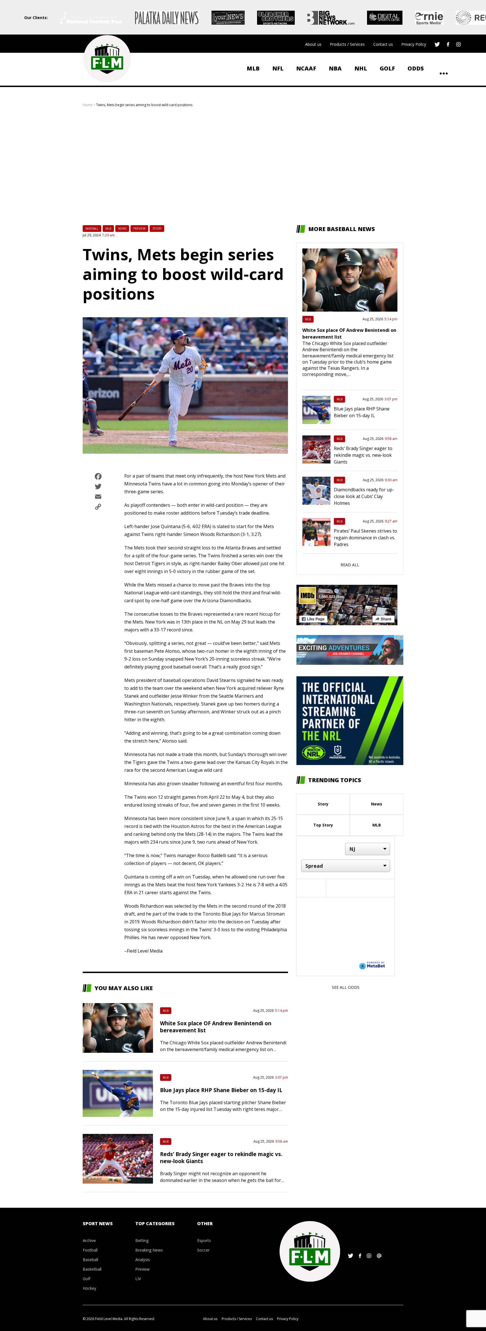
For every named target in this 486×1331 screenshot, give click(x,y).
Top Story (323, 825)
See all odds (345, 987)
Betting (141, 1240)
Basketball (92, 1269)
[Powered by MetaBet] (372, 965)
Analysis (142, 1259)
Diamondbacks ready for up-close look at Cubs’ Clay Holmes (364, 496)
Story (156, 228)
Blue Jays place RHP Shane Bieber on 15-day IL (221, 1089)
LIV (138, 1278)
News (122, 228)
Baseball (92, 228)
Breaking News (149, 1250)
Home (88, 104)
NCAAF (306, 68)
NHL (360, 68)
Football (90, 1250)
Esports (204, 1240)
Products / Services (347, 44)
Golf (387, 68)
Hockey (89, 1288)
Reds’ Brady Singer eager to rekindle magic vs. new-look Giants (363, 455)
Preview (139, 228)
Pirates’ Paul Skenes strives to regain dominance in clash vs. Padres (365, 537)
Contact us (383, 44)
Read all (350, 564)
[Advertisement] (243, 166)
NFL (278, 68)
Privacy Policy (413, 44)
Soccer (203, 1250)
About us (313, 44)
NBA (335, 68)
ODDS (416, 68)
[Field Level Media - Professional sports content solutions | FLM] (107, 59)
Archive (89, 1240)
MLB (253, 68)
